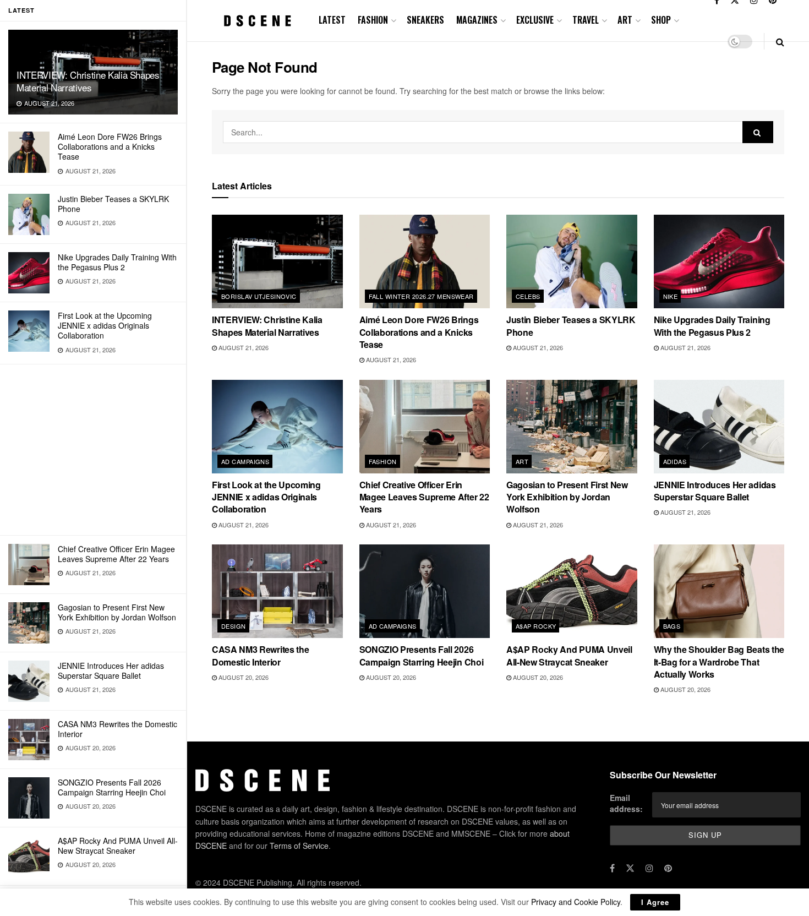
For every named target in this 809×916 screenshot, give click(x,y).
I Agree (655, 902)
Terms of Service (299, 845)
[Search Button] (780, 41)
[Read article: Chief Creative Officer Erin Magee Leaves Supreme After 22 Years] (424, 426)
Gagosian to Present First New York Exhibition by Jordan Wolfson (117, 612)
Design (233, 625)
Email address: (626, 803)
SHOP (661, 19)
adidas (675, 461)
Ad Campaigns (245, 461)
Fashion (383, 461)
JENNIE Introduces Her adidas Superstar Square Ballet (111, 670)
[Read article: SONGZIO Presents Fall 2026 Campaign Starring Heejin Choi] (424, 591)
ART (624, 19)
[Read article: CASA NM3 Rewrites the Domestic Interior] (277, 591)
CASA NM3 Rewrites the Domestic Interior (117, 728)
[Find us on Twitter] (630, 868)
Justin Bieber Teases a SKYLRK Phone (113, 203)
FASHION (373, 19)
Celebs (528, 296)
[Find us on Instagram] (649, 868)
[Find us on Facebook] (612, 868)
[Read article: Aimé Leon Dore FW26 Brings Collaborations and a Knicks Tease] (424, 261)
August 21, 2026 (243, 347)
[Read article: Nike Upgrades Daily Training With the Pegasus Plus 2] (719, 261)
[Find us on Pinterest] (668, 868)
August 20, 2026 (243, 677)
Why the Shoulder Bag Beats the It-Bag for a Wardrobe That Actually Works (719, 661)
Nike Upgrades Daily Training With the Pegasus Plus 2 (117, 262)
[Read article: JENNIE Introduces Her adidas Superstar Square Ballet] (719, 426)
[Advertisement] (93, 450)
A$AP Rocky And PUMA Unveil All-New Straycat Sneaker (118, 845)
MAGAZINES (477, 19)
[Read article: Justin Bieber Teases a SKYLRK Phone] (571, 261)
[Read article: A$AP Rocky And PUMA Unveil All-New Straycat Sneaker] (571, 591)
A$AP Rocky (536, 625)
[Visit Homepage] (257, 20)
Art (522, 461)
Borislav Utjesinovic (259, 296)
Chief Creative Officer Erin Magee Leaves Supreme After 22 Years (116, 553)
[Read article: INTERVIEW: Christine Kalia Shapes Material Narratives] (277, 261)
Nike (670, 296)
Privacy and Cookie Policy (575, 901)
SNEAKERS (425, 19)
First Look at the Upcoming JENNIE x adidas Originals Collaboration (105, 325)
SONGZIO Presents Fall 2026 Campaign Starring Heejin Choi (112, 787)
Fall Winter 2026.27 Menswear (421, 296)
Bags (672, 625)
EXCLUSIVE (535, 19)
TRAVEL (585, 19)
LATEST (332, 19)
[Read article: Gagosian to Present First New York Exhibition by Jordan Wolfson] (571, 426)
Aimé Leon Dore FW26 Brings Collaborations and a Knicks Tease (110, 146)
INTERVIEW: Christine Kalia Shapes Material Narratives (88, 81)
